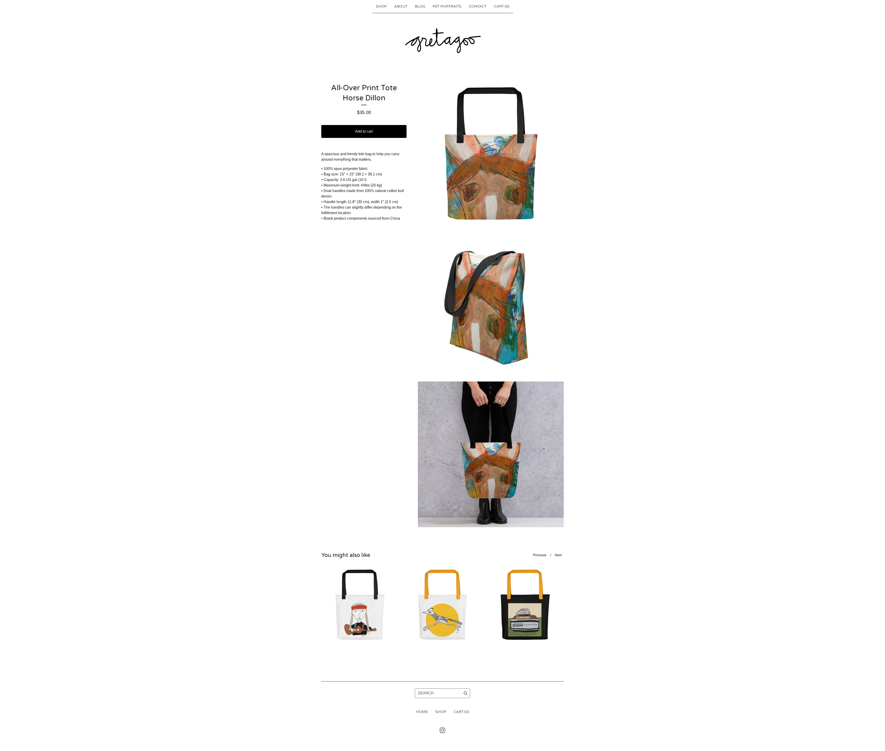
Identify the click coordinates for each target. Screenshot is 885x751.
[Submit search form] (465, 693)
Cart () (501, 6)
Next (558, 555)
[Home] (442, 40)
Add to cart (364, 131)
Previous (539, 555)
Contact (478, 6)
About (400, 6)
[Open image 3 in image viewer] (491, 454)
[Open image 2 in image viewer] (491, 305)
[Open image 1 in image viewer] (491, 156)
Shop (381, 6)
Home (422, 712)
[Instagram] (442, 730)
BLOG (420, 6)
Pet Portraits (447, 6)
